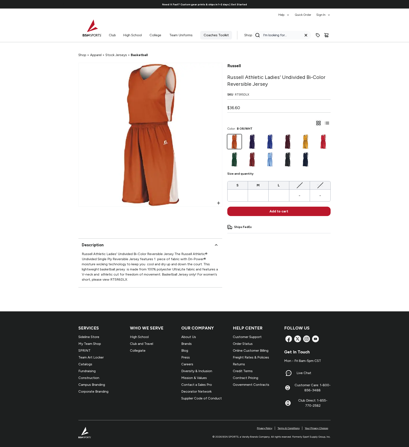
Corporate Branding (93, 391)
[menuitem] (284, 13)
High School (132, 35)
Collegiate (137, 350)
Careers (187, 364)
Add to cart (278, 211)
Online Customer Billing (250, 350)
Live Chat (304, 373)
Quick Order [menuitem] (303, 15)
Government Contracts (251, 385)
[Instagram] (306, 338)
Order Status (243, 344)
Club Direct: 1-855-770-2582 (312, 403)
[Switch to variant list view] (327, 123)
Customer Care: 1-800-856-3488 (313, 387)
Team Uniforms (181, 35)
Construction (88, 378)
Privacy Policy (264, 428)
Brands (186, 344)
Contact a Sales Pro (196, 385)
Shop (248, 35)
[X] (297, 338)
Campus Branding (91, 385)
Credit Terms (243, 371)
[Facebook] (288, 338)
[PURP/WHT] (252, 141)
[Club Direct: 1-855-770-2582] (288, 403)
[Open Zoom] (218, 203)
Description (93, 244)
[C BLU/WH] (270, 159)
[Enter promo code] (318, 35)
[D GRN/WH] (234, 159)
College (155, 35)
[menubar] (304, 13)
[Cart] (326, 35)
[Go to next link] (346, 4)
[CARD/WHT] (252, 159)
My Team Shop (89, 344)
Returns (239, 364)
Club (112, 35)
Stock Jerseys (116, 55)
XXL (320, 185)
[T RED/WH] (323, 141)
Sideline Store (88, 337)
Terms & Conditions (289, 428)
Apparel (96, 55)
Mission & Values (194, 378)
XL (299, 185)
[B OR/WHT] (234, 141)
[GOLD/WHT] (305, 141)
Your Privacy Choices (316, 428)
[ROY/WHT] (270, 141)
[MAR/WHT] (288, 141)
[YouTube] (315, 338)
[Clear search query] (306, 35)
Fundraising (87, 371)
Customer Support (247, 337)
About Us (188, 337)
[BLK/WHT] (288, 159)
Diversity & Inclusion (196, 371)
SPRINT (84, 350)
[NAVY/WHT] (305, 159)
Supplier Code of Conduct (201, 398)
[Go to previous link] (63, 4)
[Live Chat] (288, 373)
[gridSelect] (318, 123)
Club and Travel (141, 344)
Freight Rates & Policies (251, 357)
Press (185, 357)
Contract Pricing (245, 378)
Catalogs (85, 364)
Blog (184, 350)
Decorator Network (196, 391)
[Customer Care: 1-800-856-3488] (287, 387)
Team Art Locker (91, 357)
